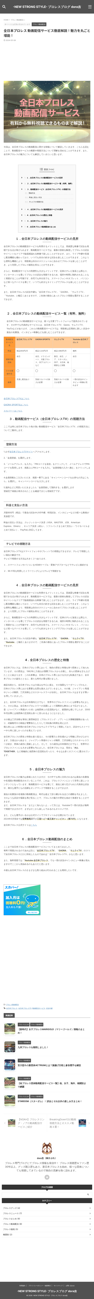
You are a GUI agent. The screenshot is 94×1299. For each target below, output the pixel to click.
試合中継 (49, 1008)
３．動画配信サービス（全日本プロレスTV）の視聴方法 (47, 189)
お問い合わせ (70, 1286)
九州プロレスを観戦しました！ (33, 1047)
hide (51, 169)
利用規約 (22, 1286)
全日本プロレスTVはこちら (16, 398)
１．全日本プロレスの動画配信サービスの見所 (43, 178)
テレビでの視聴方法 (34, 202)
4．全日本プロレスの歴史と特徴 (38, 215)
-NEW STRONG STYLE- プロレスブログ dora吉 (47, 7)
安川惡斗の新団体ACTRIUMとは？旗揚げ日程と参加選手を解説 (49, 1065)
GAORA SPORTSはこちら (16, 405)
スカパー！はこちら (13, 411)
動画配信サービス (38, 1008)
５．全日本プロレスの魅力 (36, 221)
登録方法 (30, 193)
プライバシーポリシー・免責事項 (40, 1286)
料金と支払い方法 (33, 197)
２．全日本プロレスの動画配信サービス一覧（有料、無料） (48, 183)
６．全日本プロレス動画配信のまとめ (40, 227)
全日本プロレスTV (24, 1008)
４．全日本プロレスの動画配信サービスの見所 (43, 209)
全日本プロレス (11, 1008)
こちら (34, 825)
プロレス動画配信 (12, 1005)
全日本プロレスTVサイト (21, 451)
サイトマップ (58, 1286)
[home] (47, 1177)
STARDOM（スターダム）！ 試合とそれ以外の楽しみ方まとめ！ (50, 1101)
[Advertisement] (47, 60)
